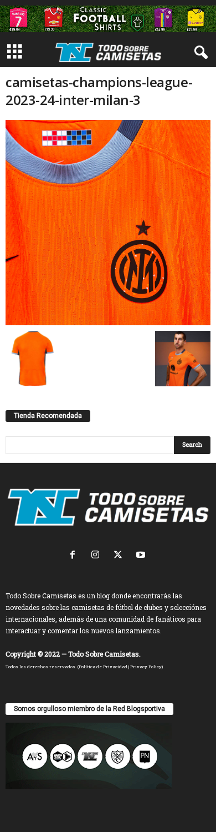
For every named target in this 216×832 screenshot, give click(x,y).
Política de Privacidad (103, 666)
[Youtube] (142, 556)
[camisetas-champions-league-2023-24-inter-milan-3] (108, 222)
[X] (120, 556)
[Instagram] (97, 556)
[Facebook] (75, 556)
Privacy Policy (146, 666)
